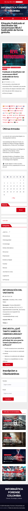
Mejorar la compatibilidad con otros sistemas (13, 360)
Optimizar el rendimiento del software (14, 356)
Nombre (5, 381)
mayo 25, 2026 (8, 427)
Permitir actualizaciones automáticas (14, 348)
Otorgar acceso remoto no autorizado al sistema (13, 352)
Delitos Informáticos (15, 67)
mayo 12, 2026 (8, 444)
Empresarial (6, 256)
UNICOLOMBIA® (4, 508)
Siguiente (7, 364)
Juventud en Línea (8, 271)
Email (4, 389)
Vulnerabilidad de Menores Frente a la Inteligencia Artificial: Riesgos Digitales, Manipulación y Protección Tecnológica (13, 143)
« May (13, 198)
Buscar (4, 205)
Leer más (5, 221)
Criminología (6, 244)
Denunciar (5, 252)
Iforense (5, 69)
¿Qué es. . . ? (6, 232)
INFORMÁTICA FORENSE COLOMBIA (14, 492)
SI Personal (6, 279)
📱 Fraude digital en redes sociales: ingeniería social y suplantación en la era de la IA (14, 165)
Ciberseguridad (6, 67)
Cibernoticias (6, 236)
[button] (23, 18)
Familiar (5, 263)
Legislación (6, 275)
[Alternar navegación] (13, 18)
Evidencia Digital (7, 259)
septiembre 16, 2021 (9, 82)
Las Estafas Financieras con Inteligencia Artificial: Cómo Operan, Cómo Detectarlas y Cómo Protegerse (14, 151)
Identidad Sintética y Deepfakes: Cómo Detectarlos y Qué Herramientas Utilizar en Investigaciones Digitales (13, 158)
